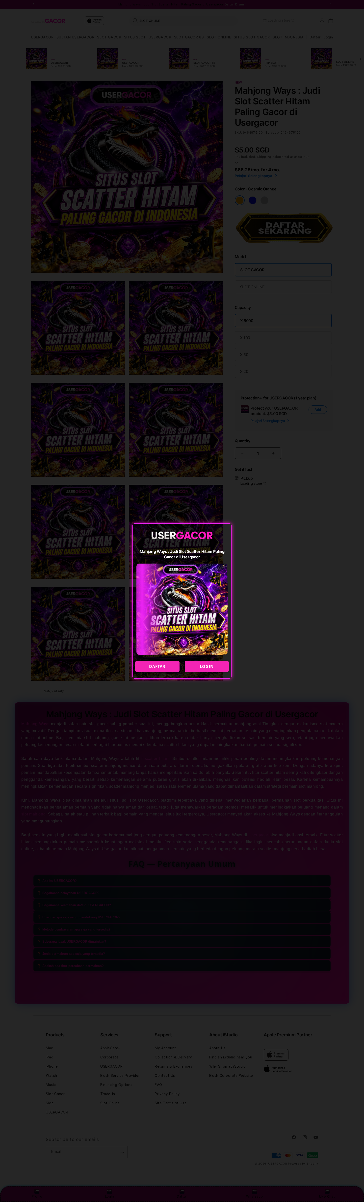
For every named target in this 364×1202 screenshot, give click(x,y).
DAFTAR (157, 666)
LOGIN (207, 666)
